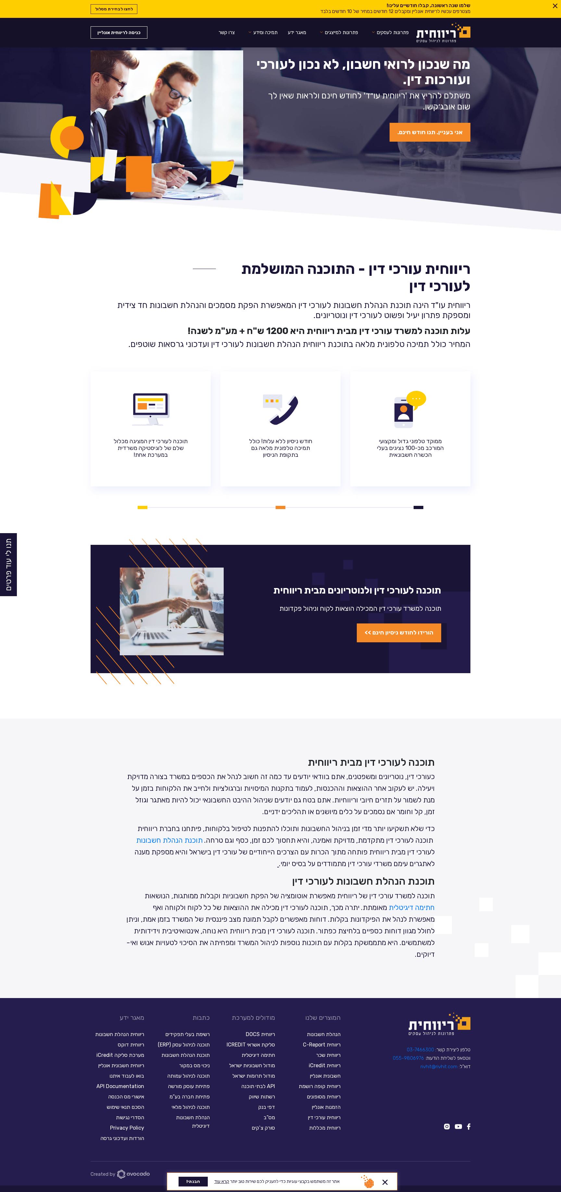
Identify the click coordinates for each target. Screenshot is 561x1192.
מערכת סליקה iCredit (120, 1055)
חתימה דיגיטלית (412, 907)
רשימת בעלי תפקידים (187, 1034)
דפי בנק (266, 1107)
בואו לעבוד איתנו (126, 1076)
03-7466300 (420, 1050)
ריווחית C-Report (322, 1045)
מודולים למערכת (253, 1017)
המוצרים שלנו (323, 1017)
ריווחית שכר (328, 1055)
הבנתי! (193, 1181)
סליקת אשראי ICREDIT (251, 1045)
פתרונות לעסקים (393, 32)
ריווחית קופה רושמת (320, 1086)
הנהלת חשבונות (324, 1034)
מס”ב (269, 1117)
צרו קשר (226, 32)
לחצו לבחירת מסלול (114, 8)
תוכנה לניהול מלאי (191, 1107)
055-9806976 (408, 1058)
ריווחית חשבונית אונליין (121, 1065)
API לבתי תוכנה (258, 1086)
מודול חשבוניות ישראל (252, 1065)
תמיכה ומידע (266, 32)
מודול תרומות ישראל (253, 1076)
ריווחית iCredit (325, 1065)
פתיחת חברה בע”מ (189, 1097)
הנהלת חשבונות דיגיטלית (193, 1121)
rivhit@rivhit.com (438, 1067)
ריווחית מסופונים (324, 1097)
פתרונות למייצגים (341, 32)
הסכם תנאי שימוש (125, 1107)
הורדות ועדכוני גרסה (122, 1138)
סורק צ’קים (263, 1128)
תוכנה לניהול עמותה (188, 1076)
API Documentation (120, 1086)
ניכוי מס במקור (194, 1065)
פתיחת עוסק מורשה (189, 1086)
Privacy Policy (127, 1128)
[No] (385, 1181)
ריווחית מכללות (325, 1128)
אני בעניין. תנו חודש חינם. (430, 132)
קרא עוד (221, 1181)
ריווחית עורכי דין (324, 1117)
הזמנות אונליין (326, 1107)
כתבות (201, 1017)
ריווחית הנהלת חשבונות (119, 1034)
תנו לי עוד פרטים (8, 564)
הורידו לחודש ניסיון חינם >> (399, 632)
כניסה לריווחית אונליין (119, 32)
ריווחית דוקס (131, 1045)
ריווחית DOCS (260, 1034)
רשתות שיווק (262, 1097)
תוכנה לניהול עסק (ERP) (184, 1045)
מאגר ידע (297, 32)
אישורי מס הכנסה (126, 1097)
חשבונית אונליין (325, 1076)
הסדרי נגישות (130, 1117)
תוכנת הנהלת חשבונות (169, 840)
